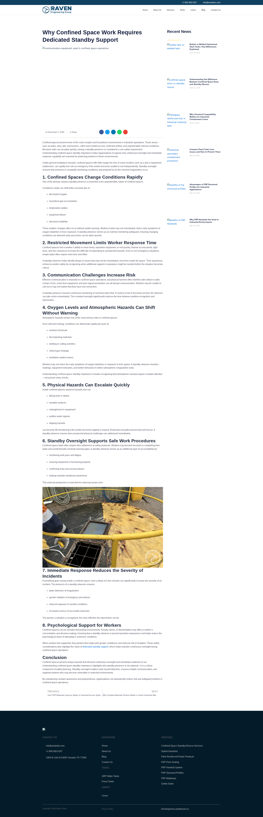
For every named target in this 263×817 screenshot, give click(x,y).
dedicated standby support (95, 647)
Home (145, 10)
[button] (101, 132)
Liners (193, 10)
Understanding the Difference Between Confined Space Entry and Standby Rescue (204, 81)
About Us (157, 10)
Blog (203, 10)
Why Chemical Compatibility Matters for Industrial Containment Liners (203, 116)
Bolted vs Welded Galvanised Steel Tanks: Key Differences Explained (203, 46)
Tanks (182, 10)
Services (170, 10)
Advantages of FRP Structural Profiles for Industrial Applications (203, 186)
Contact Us (216, 10)
